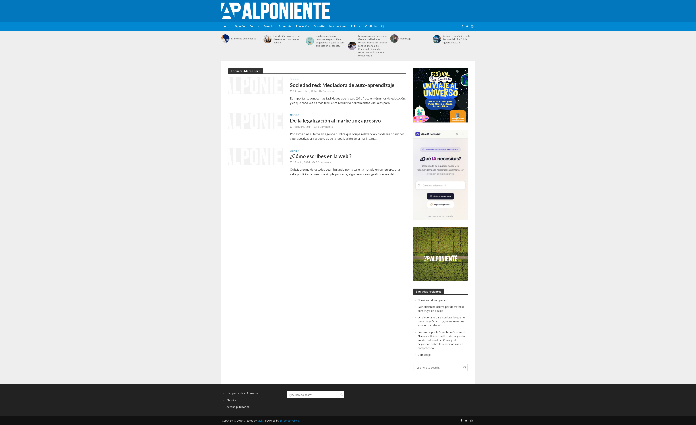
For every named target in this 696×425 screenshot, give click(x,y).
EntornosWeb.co (289, 420)
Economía (285, 26)
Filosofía (319, 26)
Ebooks (231, 400)
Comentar (328, 91)
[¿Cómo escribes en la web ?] (255, 156)
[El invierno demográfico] (225, 38)
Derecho (269, 26)
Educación (302, 26)
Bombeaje (405, 38)
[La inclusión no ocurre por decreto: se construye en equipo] (267, 39)
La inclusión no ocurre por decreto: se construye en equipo (287, 39)
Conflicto (371, 26)
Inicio (226, 26)
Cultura (254, 26)
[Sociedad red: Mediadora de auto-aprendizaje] (255, 85)
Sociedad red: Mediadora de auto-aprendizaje (342, 85)
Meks (260, 420)
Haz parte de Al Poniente (242, 393)
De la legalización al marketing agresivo (335, 120)
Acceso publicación (238, 407)
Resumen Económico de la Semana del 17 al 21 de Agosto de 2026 (456, 39)
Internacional (337, 26)
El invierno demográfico (243, 38)
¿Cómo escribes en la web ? (320, 156)
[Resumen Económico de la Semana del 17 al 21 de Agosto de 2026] (437, 39)
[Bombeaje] (394, 38)
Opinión (240, 26)
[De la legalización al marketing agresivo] (255, 121)
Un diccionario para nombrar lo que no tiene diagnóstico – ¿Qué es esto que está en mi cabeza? (330, 41)
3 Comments (325, 126)
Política (356, 26)
